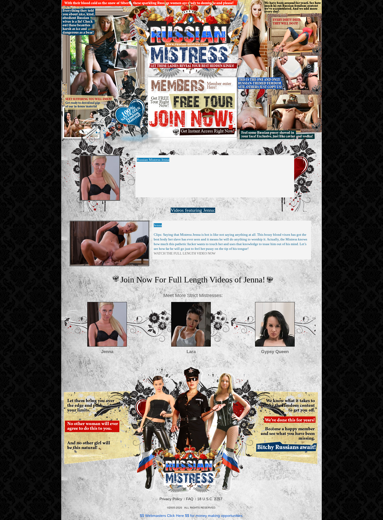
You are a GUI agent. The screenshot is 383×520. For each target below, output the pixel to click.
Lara (191, 351)
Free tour (193, 101)
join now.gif (193, 123)
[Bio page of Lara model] (191, 324)
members (193, 86)
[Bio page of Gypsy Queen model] (275, 324)
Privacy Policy (170, 499)
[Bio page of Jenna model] (107, 324)
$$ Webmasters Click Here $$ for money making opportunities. (191, 515)
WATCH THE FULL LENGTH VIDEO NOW (184, 253)
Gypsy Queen (275, 351)
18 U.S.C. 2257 (210, 499)
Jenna (107, 351)
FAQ (189, 499)
